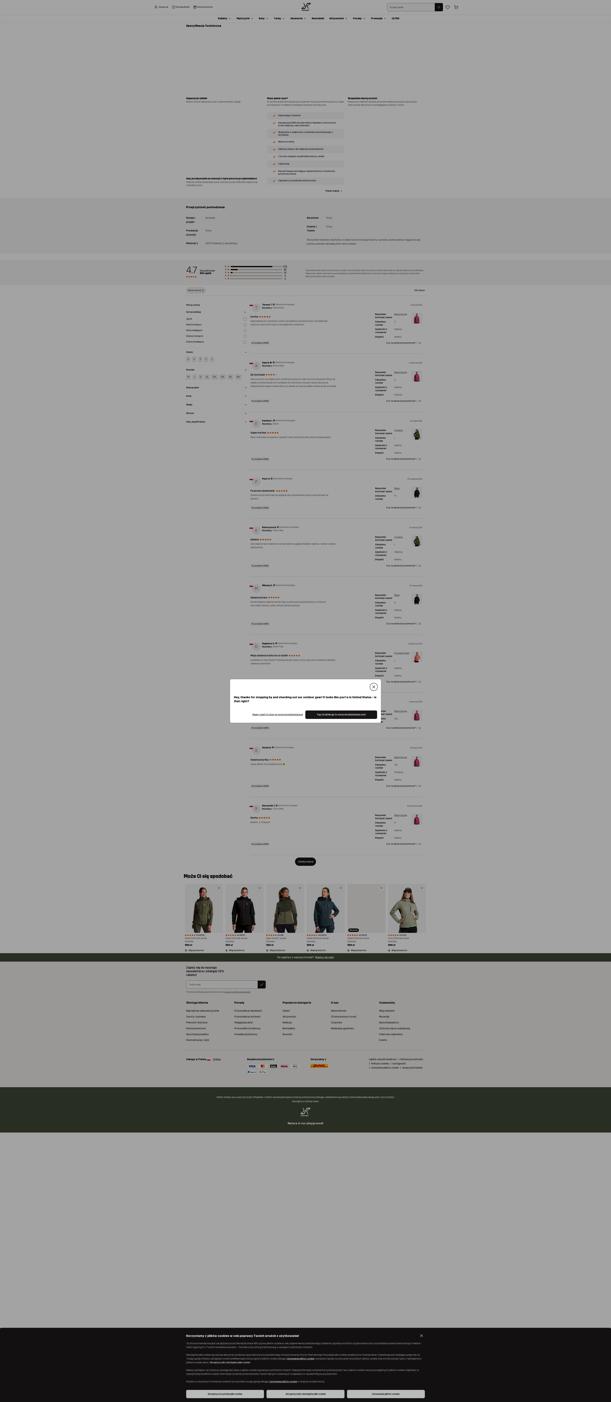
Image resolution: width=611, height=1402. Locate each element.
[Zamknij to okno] (373, 687)
